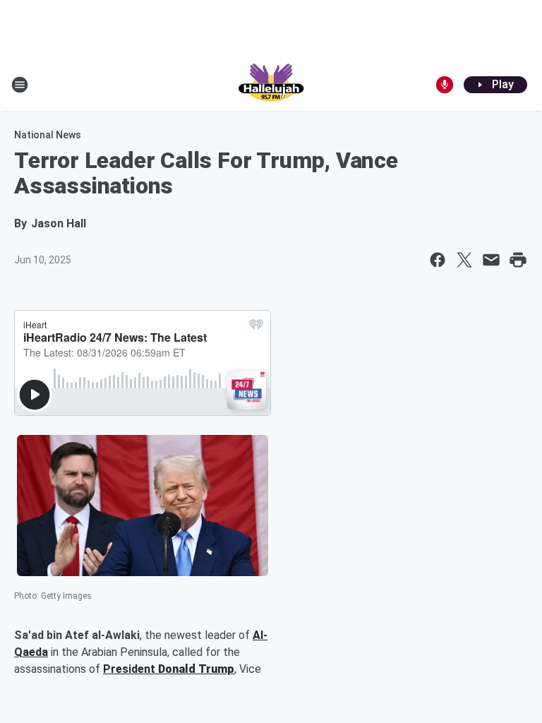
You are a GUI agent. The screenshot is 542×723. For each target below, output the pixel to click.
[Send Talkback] (444, 84)
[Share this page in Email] (491, 260)
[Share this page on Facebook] (437, 260)
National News (47, 135)
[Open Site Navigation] (19, 84)
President (130, 669)
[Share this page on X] (464, 260)
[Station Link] (271, 84)
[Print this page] (518, 260)
